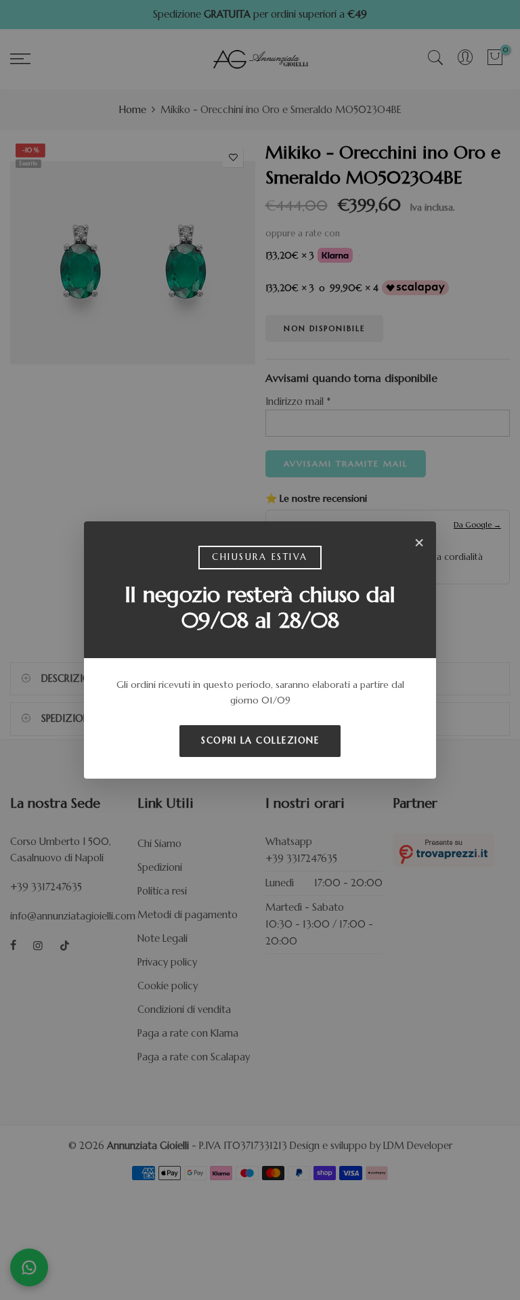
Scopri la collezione (260, 740)
